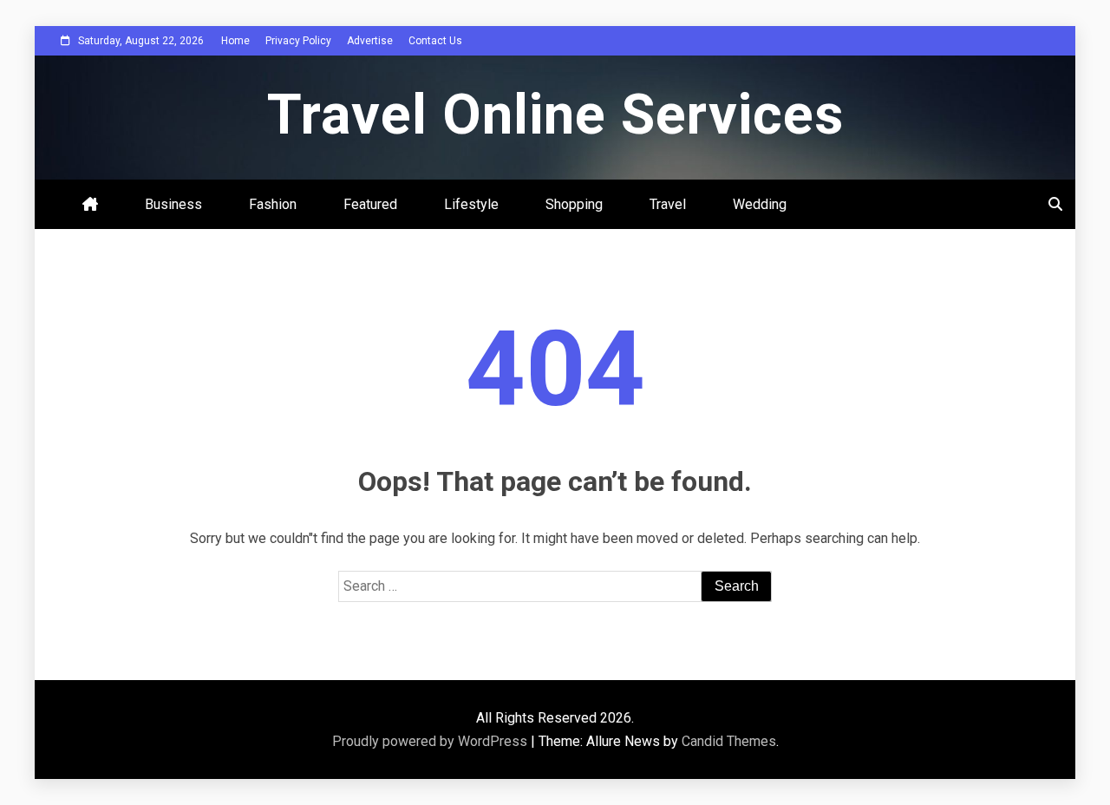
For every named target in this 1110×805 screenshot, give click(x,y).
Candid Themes (729, 741)
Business (173, 204)
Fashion (273, 204)
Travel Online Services (555, 114)
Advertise (370, 41)
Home (235, 41)
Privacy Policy (298, 41)
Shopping (574, 204)
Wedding (760, 204)
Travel (668, 204)
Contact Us (435, 41)
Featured (370, 204)
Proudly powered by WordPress (431, 741)
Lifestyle (471, 204)
